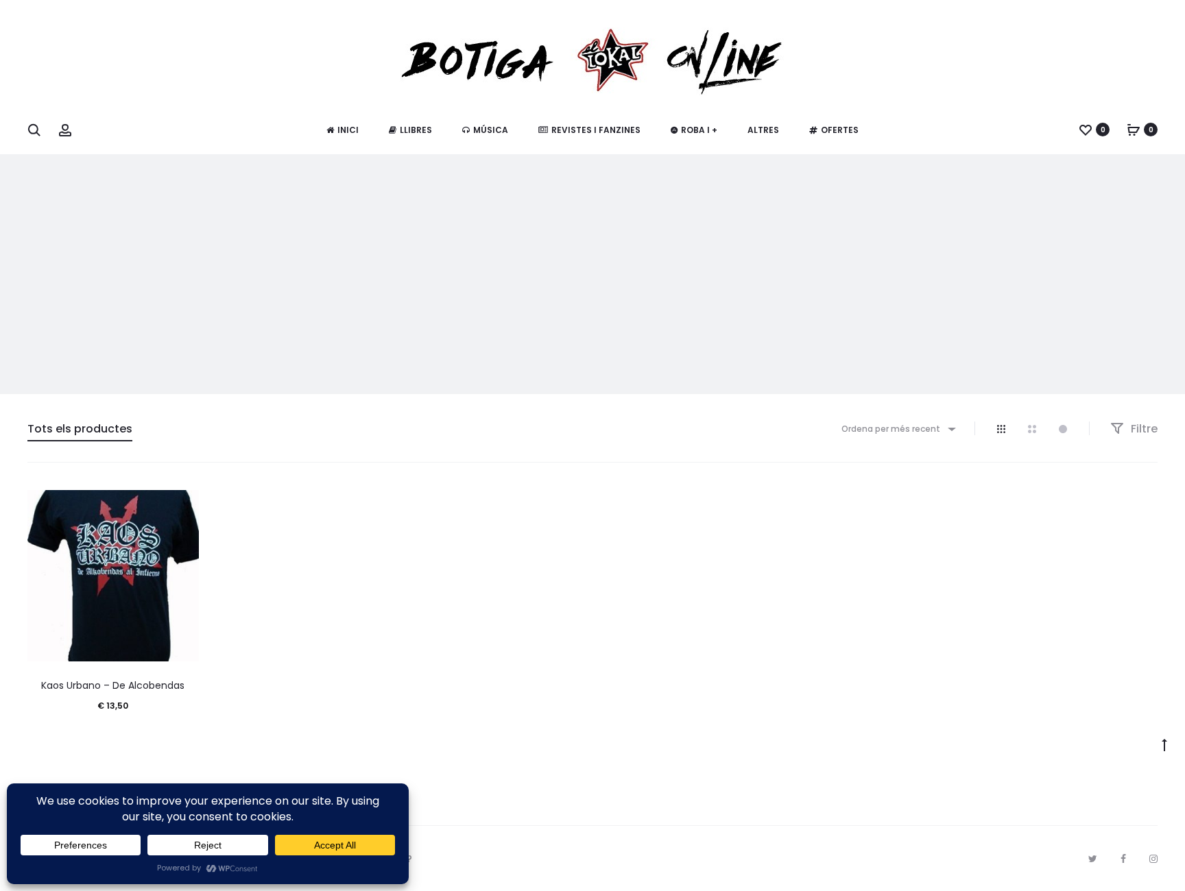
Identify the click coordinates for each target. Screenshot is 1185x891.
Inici (348, 130)
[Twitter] (1092, 859)
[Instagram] (1153, 859)
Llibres (416, 130)
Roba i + (699, 130)
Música (490, 130)
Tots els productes (79, 429)
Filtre (1143, 429)
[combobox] (897, 429)
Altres (763, 130)
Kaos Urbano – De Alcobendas (112, 685)
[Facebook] (1123, 859)
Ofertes (840, 130)
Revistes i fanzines (596, 130)
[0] (1085, 129)
